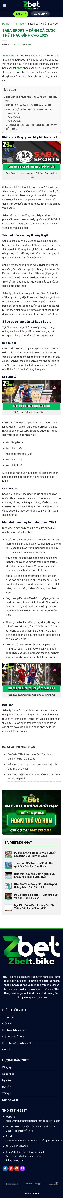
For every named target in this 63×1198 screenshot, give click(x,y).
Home (5, 23)
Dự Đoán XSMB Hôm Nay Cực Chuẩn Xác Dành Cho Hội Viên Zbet (35, 854)
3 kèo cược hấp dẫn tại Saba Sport (29, 109)
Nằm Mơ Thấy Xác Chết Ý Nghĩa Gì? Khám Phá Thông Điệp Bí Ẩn (34, 875)
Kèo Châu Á (14, 117)
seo (30, 45)
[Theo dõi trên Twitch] (22, 1168)
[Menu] (4, 5)
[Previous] (2, 1186)
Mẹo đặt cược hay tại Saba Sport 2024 (31, 124)
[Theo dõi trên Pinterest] (11, 1168)
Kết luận (11, 128)
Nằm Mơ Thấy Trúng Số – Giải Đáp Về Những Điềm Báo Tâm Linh (35, 886)
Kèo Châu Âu (14, 121)
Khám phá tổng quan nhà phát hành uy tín (31, 99)
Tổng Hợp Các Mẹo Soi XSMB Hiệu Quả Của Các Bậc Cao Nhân (34, 865)
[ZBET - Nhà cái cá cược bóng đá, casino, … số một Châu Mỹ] (31, 5)
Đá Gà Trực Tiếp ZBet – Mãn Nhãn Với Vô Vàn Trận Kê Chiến (36, 896)
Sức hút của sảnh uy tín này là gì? (28, 105)
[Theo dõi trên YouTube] (17, 1168)
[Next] (60, 1186)
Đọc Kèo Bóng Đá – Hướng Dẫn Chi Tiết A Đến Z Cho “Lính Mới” (34, 907)
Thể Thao (18, 23)
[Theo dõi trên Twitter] (5, 1168)
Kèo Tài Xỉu (13, 113)
